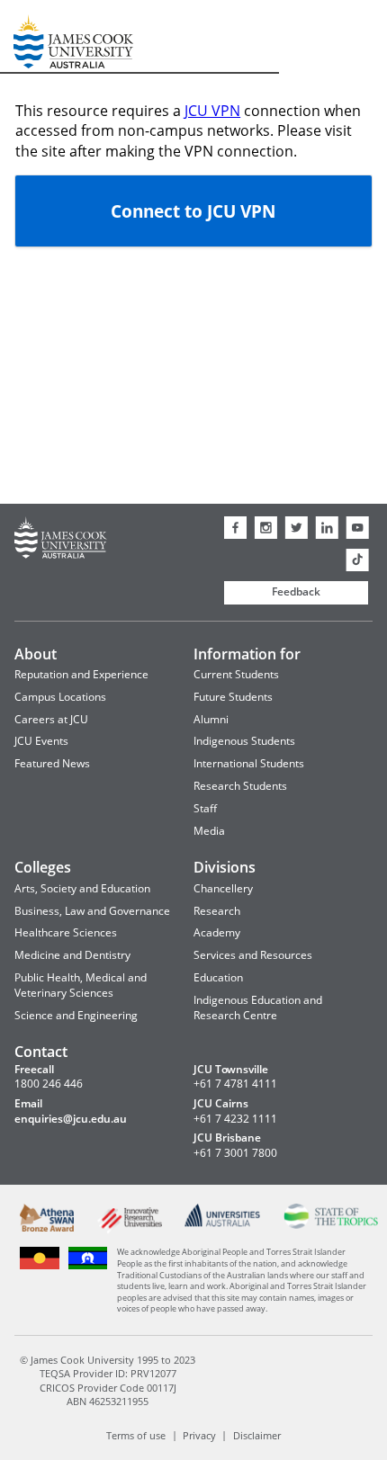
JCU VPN (212, 111)
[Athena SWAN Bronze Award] (47, 1227)
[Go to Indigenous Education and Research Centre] (40, 1267)
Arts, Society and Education (82, 888)
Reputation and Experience (81, 674)
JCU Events (41, 740)
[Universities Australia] (222, 1223)
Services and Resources (253, 955)
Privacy (199, 1434)
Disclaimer (257, 1434)
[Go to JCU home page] (60, 540)
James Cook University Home (35, 36)
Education (218, 977)
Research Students (240, 785)
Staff (205, 808)
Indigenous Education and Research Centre (258, 1007)
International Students (249, 763)
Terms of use (136, 1434)
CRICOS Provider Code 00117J (108, 1387)
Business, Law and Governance (92, 910)
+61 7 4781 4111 (235, 1084)
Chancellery (223, 888)
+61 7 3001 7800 (235, 1153)
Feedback (296, 591)
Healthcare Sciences (65, 932)
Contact (41, 1051)
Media (209, 830)
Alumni (211, 719)
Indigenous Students (244, 740)
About (35, 654)
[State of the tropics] (331, 1225)
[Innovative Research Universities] (129, 1230)
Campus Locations (60, 696)
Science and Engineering (76, 1015)
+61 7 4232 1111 (235, 1119)
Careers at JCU (51, 719)
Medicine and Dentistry (72, 955)
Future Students (233, 696)
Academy (217, 932)
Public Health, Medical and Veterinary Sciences (80, 985)
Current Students (236, 674)
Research (217, 910)
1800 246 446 (48, 1084)
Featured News (52, 763)
